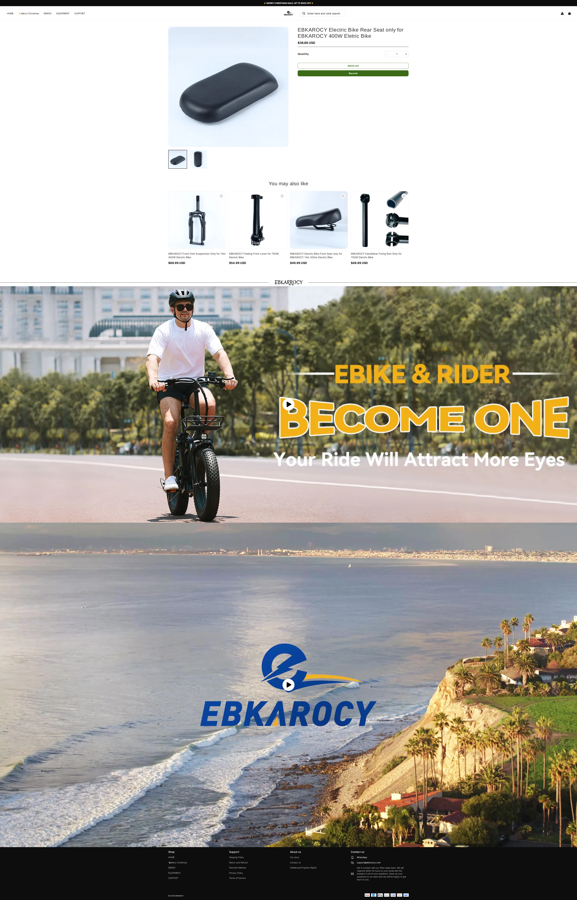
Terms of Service (237, 878)
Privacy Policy (236, 873)
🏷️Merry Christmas (28, 13)
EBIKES (48, 13)
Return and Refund (238, 862)
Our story (294, 857)
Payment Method (237, 867)
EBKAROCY (179, 896)
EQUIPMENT (63, 13)
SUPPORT (79, 13)
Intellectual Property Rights (303, 867)
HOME (10, 13)
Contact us (295, 862)
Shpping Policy (236, 857)
